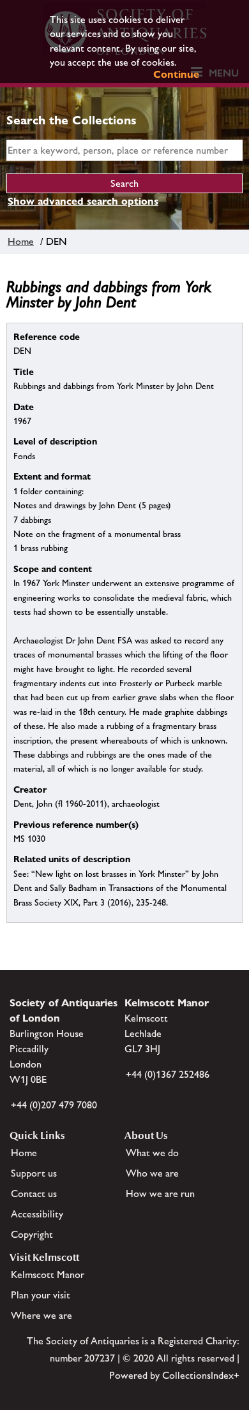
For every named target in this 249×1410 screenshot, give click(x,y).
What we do (152, 1153)
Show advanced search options (83, 201)
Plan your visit (40, 1295)
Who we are (152, 1173)
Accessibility (37, 1214)
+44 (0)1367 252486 (167, 1074)
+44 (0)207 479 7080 (54, 1105)
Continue (176, 74)
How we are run (160, 1193)
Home (21, 241)
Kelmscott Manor (47, 1274)
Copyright (32, 1234)
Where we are (41, 1315)
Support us (34, 1173)
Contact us (34, 1193)
